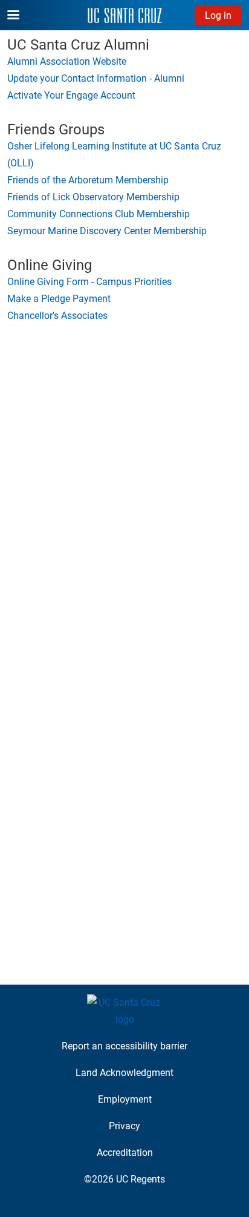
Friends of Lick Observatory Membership (93, 197)
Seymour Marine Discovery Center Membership (107, 231)
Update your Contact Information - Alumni (95, 78)
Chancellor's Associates (57, 315)
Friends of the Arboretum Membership (88, 180)
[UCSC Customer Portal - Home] (125, 15)
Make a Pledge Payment (59, 298)
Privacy (124, 1126)
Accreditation (125, 1152)
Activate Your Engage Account (71, 95)
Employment (125, 1099)
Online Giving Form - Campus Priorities (89, 281)
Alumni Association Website (66, 61)
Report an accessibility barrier (124, 1046)
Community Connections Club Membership (98, 214)
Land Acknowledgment (124, 1072)
